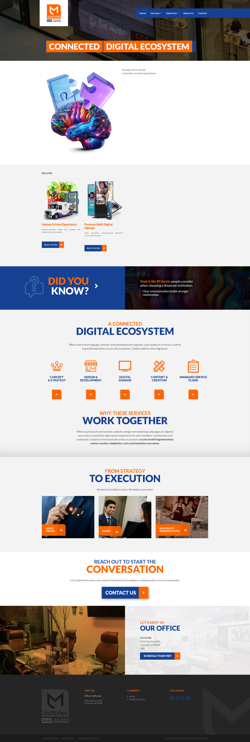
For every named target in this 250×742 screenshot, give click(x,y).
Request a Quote (137, 699)
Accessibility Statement (88, 738)
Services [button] (155, 13)
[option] (187, 288)
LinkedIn (182, 698)
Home (142, 13)
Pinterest (187, 698)
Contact (202, 13)
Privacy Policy (67, 738)
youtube (177, 698)
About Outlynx (50, 738)
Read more (50, 244)
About (132, 696)
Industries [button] (171, 13)
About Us (188, 13)
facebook (172, 698)
